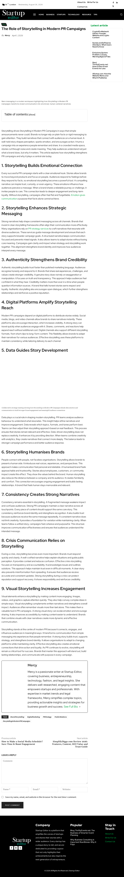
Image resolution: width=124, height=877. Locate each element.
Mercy (7, 35)
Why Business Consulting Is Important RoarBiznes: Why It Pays (83, 842)
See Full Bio (71, 706)
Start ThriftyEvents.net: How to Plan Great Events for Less (100, 65)
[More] (51, 730)
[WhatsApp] (44, 730)
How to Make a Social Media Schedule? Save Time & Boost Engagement (22, 743)
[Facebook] (113, 3)
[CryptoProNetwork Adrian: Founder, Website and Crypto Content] (117, 34)
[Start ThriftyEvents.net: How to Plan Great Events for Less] (117, 65)
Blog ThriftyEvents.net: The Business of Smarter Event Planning (82, 832)
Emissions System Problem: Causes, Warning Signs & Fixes (101, 54)
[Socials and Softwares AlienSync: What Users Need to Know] (117, 45)
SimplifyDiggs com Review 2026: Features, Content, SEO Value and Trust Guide (70, 744)
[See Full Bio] (80, 707)
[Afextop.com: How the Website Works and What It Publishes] (117, 76)
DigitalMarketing (33, 717)
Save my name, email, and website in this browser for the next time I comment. (41, 797)
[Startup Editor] (13, 14)
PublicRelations (60, 717)
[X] (113, 6)
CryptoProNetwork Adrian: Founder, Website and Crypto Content (100, 34)
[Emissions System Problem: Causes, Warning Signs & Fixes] (117, 55)
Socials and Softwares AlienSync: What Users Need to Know (101, 45)
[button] (121, 14)
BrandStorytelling (17, 717)
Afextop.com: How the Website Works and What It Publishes (101, 76)
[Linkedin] (117, 3)
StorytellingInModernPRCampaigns (16, 721)
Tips (4, 24)
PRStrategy (47, 717)
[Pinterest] (37, 730)
